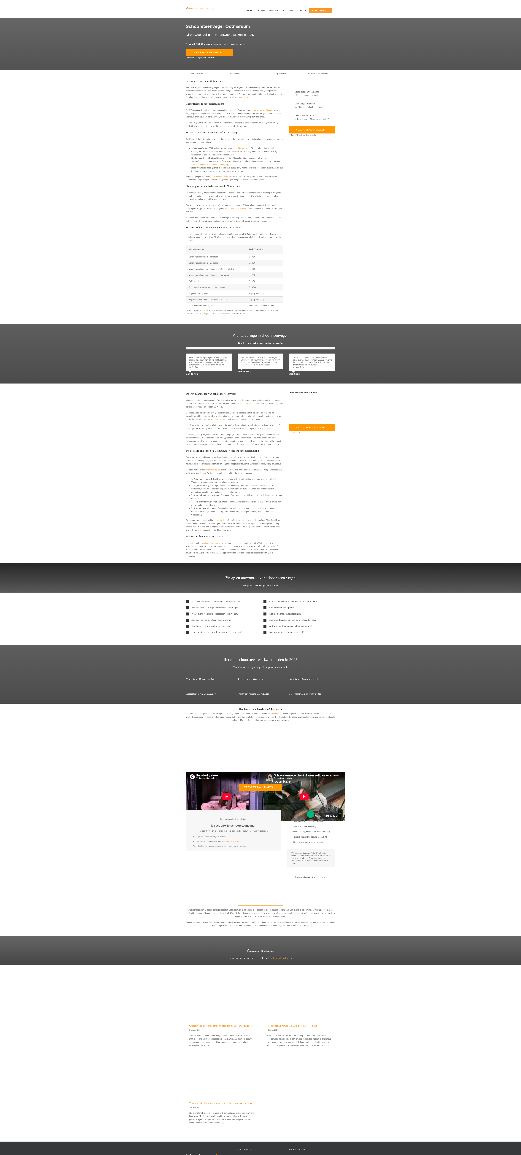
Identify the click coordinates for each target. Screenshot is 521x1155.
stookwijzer (221, 520)
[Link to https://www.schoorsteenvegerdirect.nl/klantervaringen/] (260, 328)
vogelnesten (245, 403)
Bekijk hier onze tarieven (235, 208)
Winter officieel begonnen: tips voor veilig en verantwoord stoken (221, 1103)
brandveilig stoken (212, 470)
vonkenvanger (244, 97)
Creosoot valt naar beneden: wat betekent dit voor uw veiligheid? (221, 1025)
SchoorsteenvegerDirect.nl (261, 110)
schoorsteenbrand (210, 543)
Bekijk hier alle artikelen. (280, 958)
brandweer (272, 713)
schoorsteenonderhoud (218, 176)
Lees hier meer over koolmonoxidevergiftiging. (211, 164)
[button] (222, 602)
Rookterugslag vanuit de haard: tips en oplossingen (292, 1025)
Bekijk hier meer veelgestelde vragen (260, 585)
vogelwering (220, 419)
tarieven (205, 310)
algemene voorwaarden (230, 841)
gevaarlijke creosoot (241, 148)
